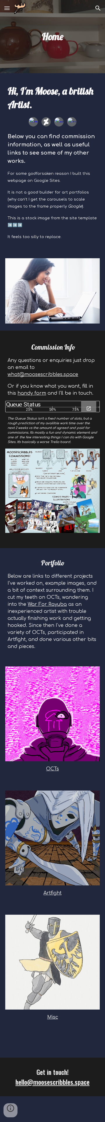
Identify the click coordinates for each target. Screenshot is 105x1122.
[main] (52, 37)
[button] (7, 8)
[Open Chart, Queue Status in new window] (88, 408)
